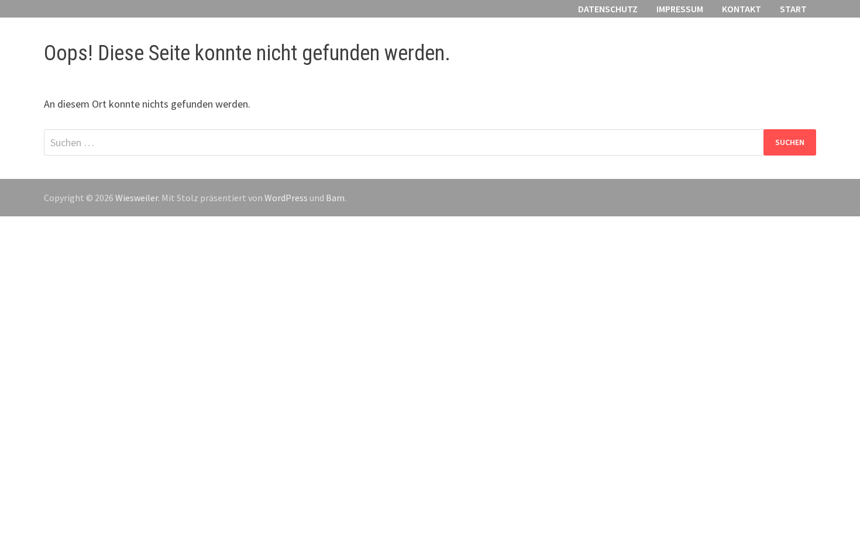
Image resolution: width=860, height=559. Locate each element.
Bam (335, 197)
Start (793, 9)
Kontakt (741, 9)
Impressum (679, 9)
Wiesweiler (136, 197)
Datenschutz (608, 9)
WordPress (286, 197)
